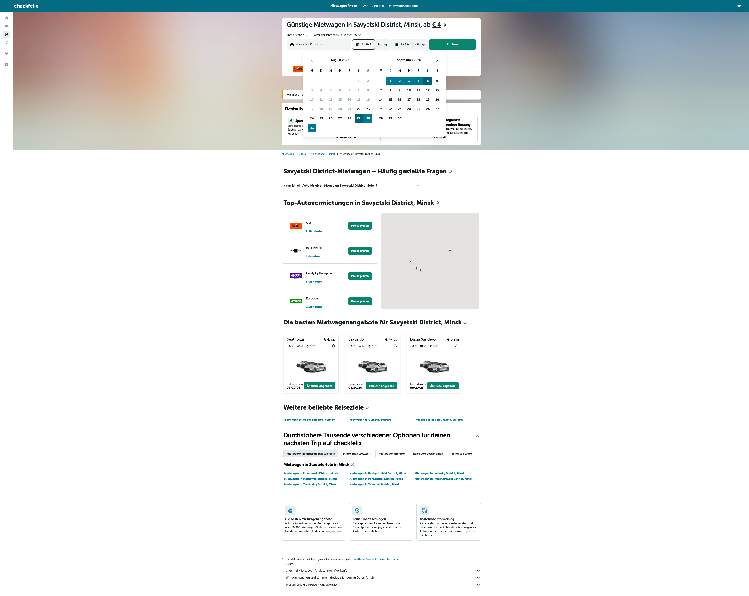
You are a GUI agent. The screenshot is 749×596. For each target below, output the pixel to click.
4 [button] (321, 90)
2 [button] (368, 81)
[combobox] (297, 35)
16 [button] (368, 100)
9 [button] (368, 90)
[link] (360, 226)
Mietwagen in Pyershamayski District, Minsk (443, 478)
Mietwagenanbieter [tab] (392, 453)
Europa (302, 154)
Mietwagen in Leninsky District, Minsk (440, 473)
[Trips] (7, 54)
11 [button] (321, 100)
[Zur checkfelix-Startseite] (26, 6)
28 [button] (349, 118)
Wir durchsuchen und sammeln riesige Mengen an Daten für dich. (331, 577)
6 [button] (340, 90)
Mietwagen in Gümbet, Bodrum (370, 419)
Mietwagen (288, 154)
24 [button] (312, 118)
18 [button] (321, 109)
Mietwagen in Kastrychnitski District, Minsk (377, 473)
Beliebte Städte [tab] (461, 453)
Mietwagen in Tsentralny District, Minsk (310, 484)
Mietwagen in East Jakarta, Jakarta (439, 419)
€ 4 (436, 24)
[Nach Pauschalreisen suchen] (7, 42)
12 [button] (330, 100)
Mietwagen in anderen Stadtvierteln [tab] (311, 453)
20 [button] (340, 109)
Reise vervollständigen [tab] (428, 453)
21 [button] (349, 109)
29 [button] (359, 118)
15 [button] (358, 100)
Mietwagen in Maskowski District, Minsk (310, 478)
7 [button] (349, 90)
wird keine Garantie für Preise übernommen (377, 559)
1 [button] (358, 81)
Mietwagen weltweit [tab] (357, 453)
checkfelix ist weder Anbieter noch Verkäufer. (317, 570)
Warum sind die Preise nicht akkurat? (311, 584)
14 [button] (349, 100)
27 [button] (340, 118)
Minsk (332, 154)
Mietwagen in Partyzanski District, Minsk (376, 478)
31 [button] (312, 128)
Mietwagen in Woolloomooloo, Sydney (309, 419)
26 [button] (331, 118)
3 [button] (312, 90)
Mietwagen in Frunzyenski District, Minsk (311, 473)
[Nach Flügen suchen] (7, 18)
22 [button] (358, 109)
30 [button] (368, 118)
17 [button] (312, 109)
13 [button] (340, 100)
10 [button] (312, 100)
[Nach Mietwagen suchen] (7, 34)
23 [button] (368, 109)
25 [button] (321, 118)
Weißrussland (318, 154)
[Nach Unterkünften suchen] (7, 26)
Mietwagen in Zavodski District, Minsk (374, 484)
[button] (6, 6)
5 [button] (331, 90)
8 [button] (359, 90)
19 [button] (330, 109)
